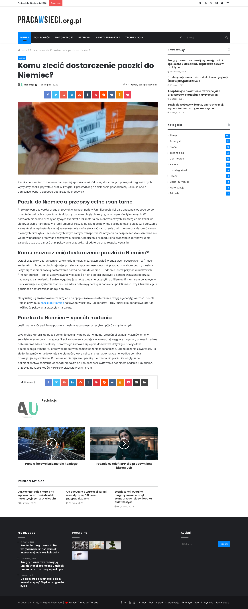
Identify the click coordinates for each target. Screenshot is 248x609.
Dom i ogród (42, 37)
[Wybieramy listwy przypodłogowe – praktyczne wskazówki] (97, 545)
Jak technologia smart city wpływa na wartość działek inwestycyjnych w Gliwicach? (37, 495)
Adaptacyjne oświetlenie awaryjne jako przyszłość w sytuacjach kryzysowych (194, 92)
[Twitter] (200, 3)
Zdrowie (174, 193)
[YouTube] (205, 3)
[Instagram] (211, 3)
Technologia (134, 37)
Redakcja (29, 84)
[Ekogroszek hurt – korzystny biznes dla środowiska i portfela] (80, 545)
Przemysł (84, 37)
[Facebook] (195, 3)
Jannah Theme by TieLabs (83, 602)
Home (23, 50)
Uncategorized (178, 170)
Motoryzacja (64, 37)
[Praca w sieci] (51, 19)
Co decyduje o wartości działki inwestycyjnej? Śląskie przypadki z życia (86, 495)
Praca (173, 147)
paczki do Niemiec (52, 302)
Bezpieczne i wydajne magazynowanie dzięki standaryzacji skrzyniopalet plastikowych (133, 497)
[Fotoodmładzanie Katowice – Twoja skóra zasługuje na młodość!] (80, 555)
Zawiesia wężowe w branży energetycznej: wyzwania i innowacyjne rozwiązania (196, 106)
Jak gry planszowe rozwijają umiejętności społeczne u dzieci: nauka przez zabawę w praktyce (196, 63)
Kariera (174, 164)
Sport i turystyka (108, 37)
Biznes (24, 37)
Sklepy (174, 176)
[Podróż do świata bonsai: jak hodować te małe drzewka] (113, 545)
